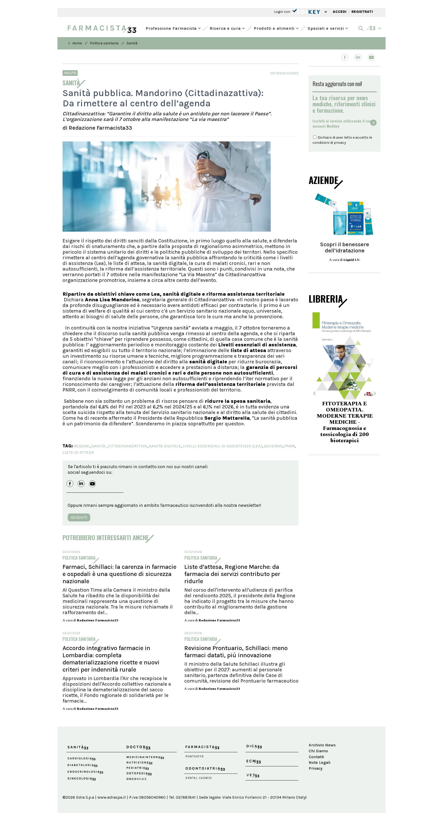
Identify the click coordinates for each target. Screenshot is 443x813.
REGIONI (82, 445)
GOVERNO (273, 445)
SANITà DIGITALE (165, 445)
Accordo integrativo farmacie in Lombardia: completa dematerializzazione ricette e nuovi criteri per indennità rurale (111, 658)
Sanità (132, 43)
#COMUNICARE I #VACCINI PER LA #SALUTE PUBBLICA (344, 419)
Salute (70, 73)
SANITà (98, 445)
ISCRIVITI (79, 517)
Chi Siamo (318, 750)
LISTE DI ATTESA (78, 452)
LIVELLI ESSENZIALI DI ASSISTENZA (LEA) (222, 445)
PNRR (289, 445)
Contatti (316, 756)
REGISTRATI (362, 11)
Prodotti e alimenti (275, 28)
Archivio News (322, 745)
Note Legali (319, 762)
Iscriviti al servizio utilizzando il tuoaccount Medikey (342, 123)
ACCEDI (339, 11)
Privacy (316, 768)
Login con (282, 11)
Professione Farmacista (172, 28)
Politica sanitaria (104, 43)
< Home (75, 43)
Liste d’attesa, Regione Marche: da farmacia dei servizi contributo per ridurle (232, 574)
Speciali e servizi (326, 28)
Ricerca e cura (226, 28)
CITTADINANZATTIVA (127, 445)
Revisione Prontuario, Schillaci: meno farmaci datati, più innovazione (236, 651)
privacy (340, 142)
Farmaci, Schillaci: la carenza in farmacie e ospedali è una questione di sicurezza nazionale (119, 574)
